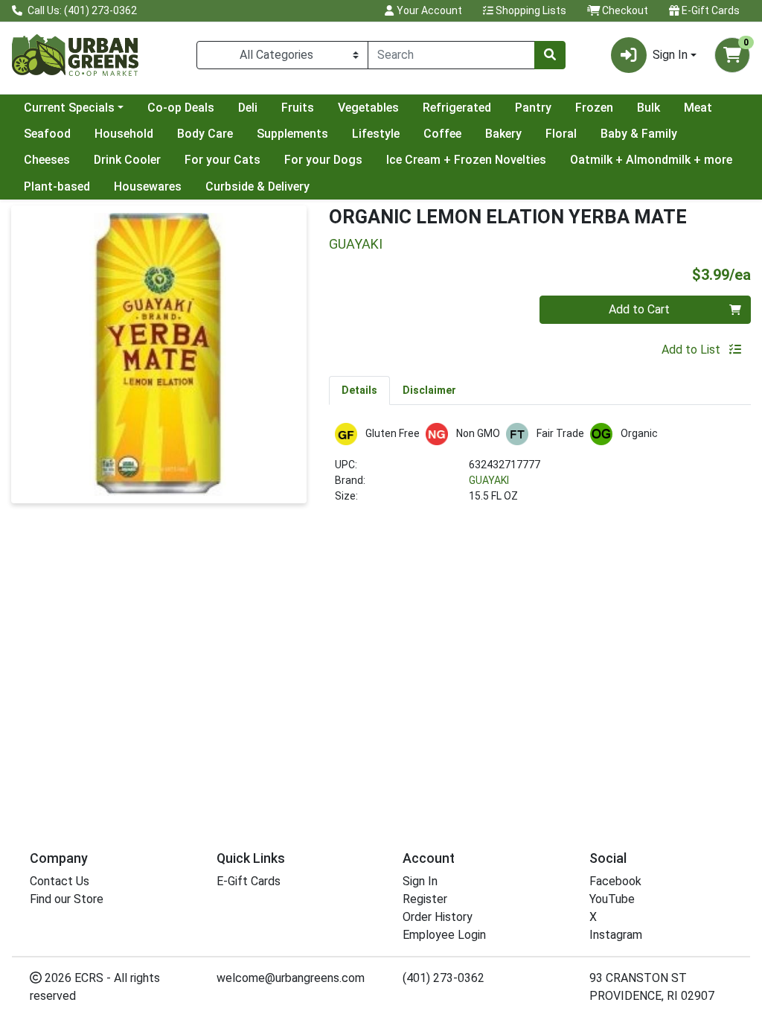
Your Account (428, 10)
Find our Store (66, 899)
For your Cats (222, 160)
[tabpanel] (540, 469)
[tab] (359, 390)
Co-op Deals (180, 108)
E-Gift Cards (709, 10)
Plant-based (57, 186)
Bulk (648, 108)
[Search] (550, 55)
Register (425, 899)
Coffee (442, 134)
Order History (438, 917)
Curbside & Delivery (257, 186)
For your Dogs (323, 160)
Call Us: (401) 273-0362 (81, 10)
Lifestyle (376, 134)
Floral (561, 134)
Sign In (420, 881)
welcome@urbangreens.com (291, 978)
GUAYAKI (489, 480)
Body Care (205, 134)
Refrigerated (457, 108)
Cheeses (47, 160)
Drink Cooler (127, 160)
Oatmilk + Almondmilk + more (651, 160)
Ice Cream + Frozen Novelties (466, 160)
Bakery (503, 134)
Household (124, 134)
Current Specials (69, 108)
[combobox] (451, 55)
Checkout (624, 10)
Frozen (594, 108)
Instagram (615, 935)
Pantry (533, 108)
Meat (698, 108)
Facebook (615, 881)
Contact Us (59, 881)
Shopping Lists (529, 10)
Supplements (292, 134)
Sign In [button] (670, 55)
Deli (247, 108)
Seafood (47, 134)
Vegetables (368, 108)
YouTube (612, 899)
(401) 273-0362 (443, 978)
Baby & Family (639, 134)
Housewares (148, 186)
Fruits (297, 108)
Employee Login (444, 935)
